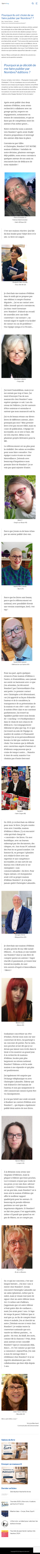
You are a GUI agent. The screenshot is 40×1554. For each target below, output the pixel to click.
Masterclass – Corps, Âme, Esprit (22, 1511)
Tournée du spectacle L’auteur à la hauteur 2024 (22, 1532)
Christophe (4, 82)
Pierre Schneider (19, 217)
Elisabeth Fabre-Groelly (20, 282)
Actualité (16, 21)
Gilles (21, 143)
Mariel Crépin (20, 1023)
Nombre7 (28, 29)
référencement (13, 446)
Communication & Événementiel (28, 1425)
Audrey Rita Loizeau (20, 586)
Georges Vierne (20, 935)
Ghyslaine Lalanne (20, 379)
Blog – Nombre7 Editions (7, 21)
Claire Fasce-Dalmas (20, 1412)
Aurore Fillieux (20, 1161)
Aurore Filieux (5, 55)
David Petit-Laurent (20, 662)
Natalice (20, 811)
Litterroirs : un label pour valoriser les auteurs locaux (24, 1522)
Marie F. (20, 520)
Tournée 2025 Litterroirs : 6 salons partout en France (23, 1503)
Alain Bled (20, 1270)
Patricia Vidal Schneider (20, 220)
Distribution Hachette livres (20, 1492)
